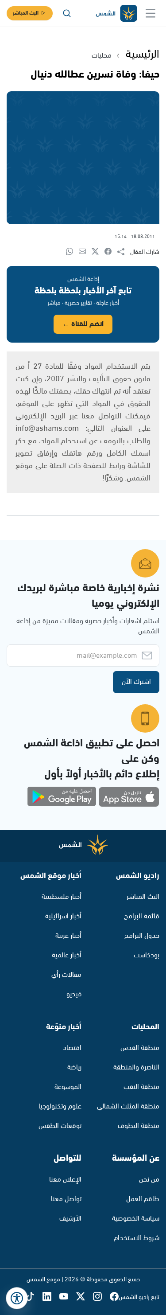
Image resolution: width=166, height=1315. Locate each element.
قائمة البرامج (141, 916)
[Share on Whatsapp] (72, 252)
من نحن (149, 1180)
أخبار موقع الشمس (50, 876)
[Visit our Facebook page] (114, 1297)
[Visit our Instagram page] (101, 1297)
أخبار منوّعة (63, 1027)
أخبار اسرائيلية (63, 916)
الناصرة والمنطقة (136, 1067)
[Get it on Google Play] (62, 797)
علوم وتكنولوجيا (60, 1106)
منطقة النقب (141, 1087)
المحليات (145, 1027)
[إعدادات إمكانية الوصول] (16, 1298)
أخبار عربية (68, 936)
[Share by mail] (85, 252)
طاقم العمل (142, 1199)
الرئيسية (142, 54)
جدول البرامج (141, 936)
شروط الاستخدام (136, 1238)
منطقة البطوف (138, 1126)
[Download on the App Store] (128, 797)
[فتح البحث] (67, 13)
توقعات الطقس (60, 1126)
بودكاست (146, 955)
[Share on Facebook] (110, 252)
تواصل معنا (66, 1199)
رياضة (74, 1067)
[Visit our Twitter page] (84, 1297)
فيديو (73, 994)
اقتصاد (72, 1048)
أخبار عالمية (66, 955)
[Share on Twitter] (98, 252)
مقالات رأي (66, 975)
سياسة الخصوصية (135, 1219)
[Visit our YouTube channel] (67, 1297)
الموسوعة (67, 1087)
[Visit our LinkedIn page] (50, 1297)
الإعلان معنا (65, 1180)
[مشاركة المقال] (123, 252)
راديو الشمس (137, 876)
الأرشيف (70, 1219)
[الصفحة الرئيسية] (116, 13)
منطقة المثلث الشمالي (128, 1106)
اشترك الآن (136, 682)
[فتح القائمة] (150, 13)
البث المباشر (26, 13)
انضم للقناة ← (83, 324)
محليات (102, 56)
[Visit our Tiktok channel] (34, 1297)
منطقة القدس (139, 1048)
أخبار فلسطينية (61, 897)
